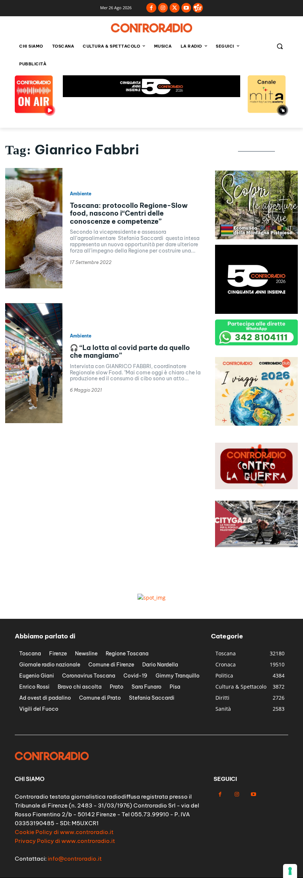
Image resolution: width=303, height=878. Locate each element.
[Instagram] (163, 8)
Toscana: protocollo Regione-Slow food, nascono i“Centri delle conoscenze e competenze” (129, 213)
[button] (279, 46)
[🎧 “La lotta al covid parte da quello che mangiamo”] (33, 363)
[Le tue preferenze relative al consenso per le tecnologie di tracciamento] (290, 871)
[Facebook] (151, 8)
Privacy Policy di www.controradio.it (65, 840)
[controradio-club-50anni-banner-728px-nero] (151, 95)
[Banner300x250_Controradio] (256, 237)
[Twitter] (175, 8)
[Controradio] (151, 27)
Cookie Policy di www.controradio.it (64, 832)
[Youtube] (186, 8)
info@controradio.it (75, 858)
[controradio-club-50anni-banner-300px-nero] (256, 311)
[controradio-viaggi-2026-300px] (256, 423)
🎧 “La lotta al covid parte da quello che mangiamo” (130, 351)
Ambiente (80, 194)
